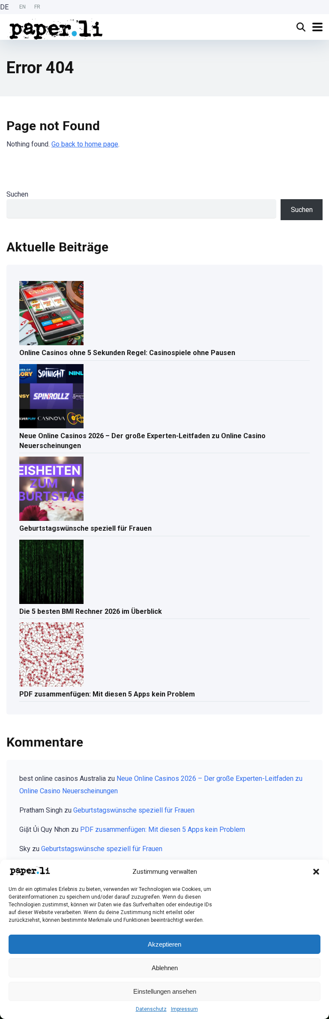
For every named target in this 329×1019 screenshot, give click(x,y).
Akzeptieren (164, 944)
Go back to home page (84, 144)
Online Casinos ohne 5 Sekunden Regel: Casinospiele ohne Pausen (127, 353)
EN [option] (22, 7)
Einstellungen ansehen (164, 991)
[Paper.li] (56, 28)
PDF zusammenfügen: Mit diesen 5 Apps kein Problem (107, 694)
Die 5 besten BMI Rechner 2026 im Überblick (90, 611)
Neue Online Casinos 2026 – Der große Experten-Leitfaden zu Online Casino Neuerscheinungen (142, 441)
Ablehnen (165, 967)
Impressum (184, 1009)
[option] (22, 7)
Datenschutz (151, 1009)
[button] (316, 871)
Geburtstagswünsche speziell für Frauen (85, 528)
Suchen (17, 194)
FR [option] (37, 7)
